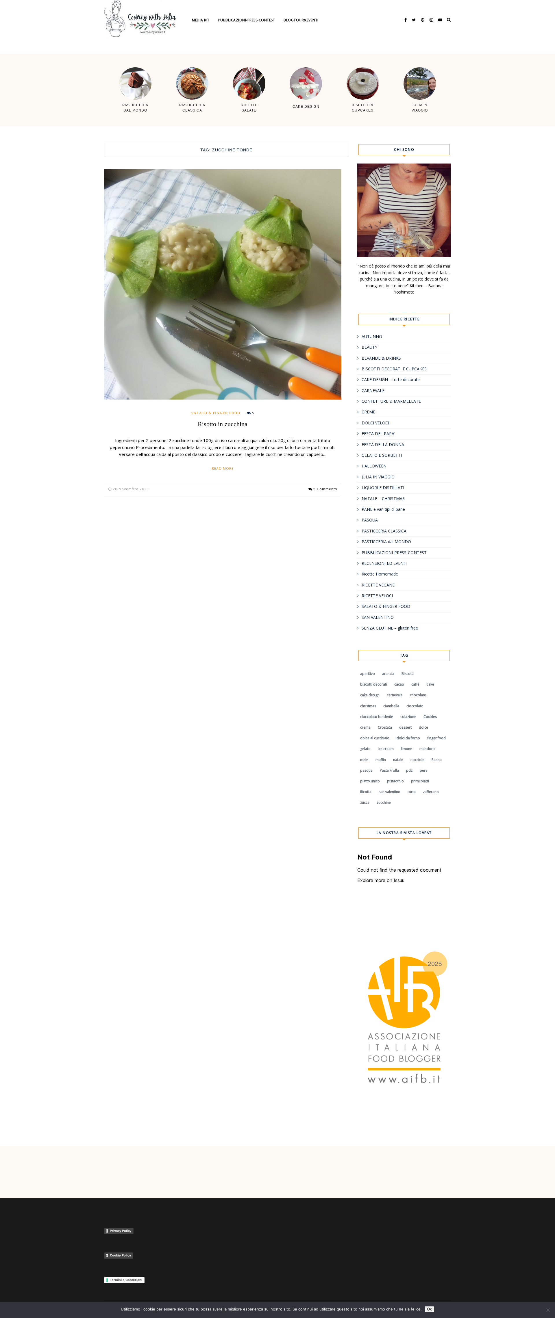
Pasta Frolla (389, 770)
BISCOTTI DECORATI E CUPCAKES (394, 369)
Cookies (430, 716)
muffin (380, 759)
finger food (436, 738)
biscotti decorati (373, 684)
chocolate (418, 695)
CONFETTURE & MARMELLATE (391, 401)
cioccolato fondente (376, 716)
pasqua (366, 770)
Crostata (385, 727)
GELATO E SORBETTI (382, 455)
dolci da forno (408, 738)
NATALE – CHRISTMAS (383, 498)
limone (406, 748)
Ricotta (365, 791)
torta (412, 791)
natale (398, 759)
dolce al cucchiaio (374, 738)
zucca (364, 802)
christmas (368, 705)
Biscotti (408, 673)
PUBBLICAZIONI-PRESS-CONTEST (394, 552)
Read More (223, 468)
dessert (405, 727)
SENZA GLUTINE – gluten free (390, 628)
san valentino (389, 791)
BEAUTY (369, 347)
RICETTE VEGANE (378, 585)
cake (430, 684)
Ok (429, 1309)
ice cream (386, 748)
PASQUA (370, 520)
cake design (370, 695)
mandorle (427, 748)
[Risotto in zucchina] (222, 284)
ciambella (391, 705)
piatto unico (370, 781)
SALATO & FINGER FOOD (215, 413)
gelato (365, 748)
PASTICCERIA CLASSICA (384, 531)
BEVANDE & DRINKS (381, 358)
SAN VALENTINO (378, 617)
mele (364, 759)
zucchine (384, 802)
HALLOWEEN (374, 466)
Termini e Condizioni (126, 1280)
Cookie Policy (120, 1255)
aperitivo (367, 673)
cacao (399, 684)
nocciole (417, 759)
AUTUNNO (372, 336)
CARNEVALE (373, 390)
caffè (415, 684)
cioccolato (414, 705)
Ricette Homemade (380, 574)
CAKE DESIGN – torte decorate (391, 379)
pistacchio (395, 781)
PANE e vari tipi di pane (383, 509)
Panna (437, 759)
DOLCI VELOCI (375, 423)
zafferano (431, 791)
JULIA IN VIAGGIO (378, 477)
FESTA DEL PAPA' (378, 433)
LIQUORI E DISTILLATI (383, 487)
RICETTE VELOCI (377, 595)
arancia (388, 673)
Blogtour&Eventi (301, 20)
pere (424, 770)
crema (365, 727)
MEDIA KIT (201, 20)
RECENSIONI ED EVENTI (384, 563)
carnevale (395, 695)
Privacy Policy (120, 1231)
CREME (368, 412)
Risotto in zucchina (222, 424)
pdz (409, 770)
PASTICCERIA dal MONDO (386, 541)
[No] (548, 1310)
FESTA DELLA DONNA (383, 444)
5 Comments (325, 489)
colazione (408, 716)
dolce (423, 727)
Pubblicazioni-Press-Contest (246, 20)
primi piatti (420, 781)
